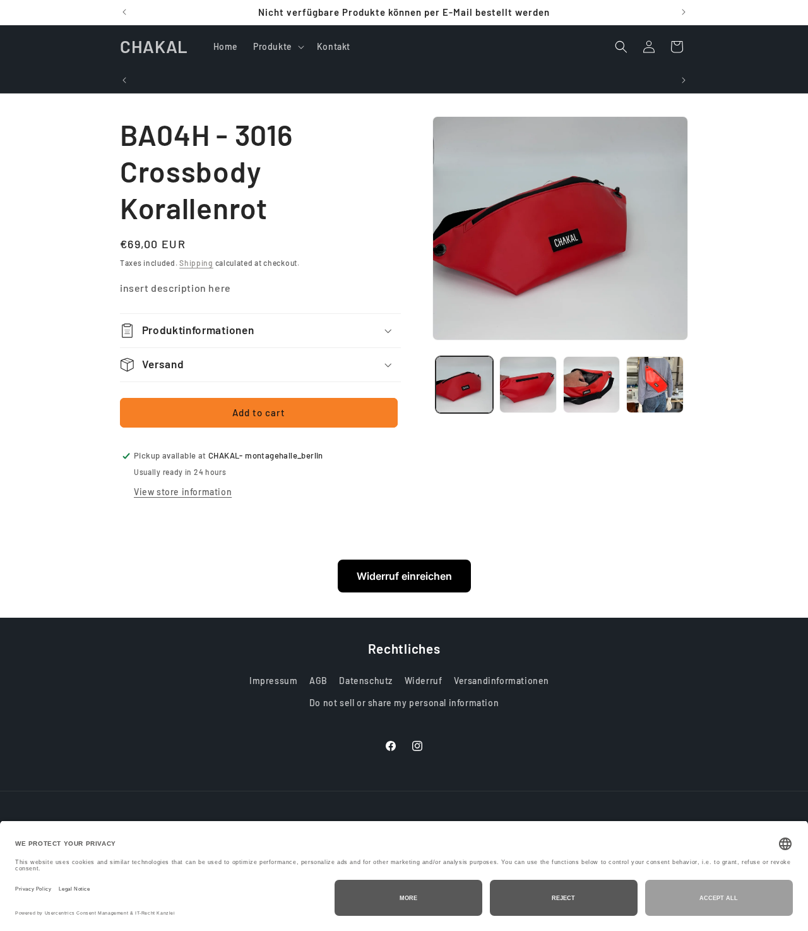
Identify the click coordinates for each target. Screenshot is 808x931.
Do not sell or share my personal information (404, 702)
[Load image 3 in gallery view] (592, 385)
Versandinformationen (501, 680)
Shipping (196, 262)
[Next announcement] (684, 12)
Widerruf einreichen (404, 576)
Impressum (273, 680)
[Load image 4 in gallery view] (655, 385)
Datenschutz (366, 680)
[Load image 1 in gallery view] (464, 385)
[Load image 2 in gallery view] (528, 385)
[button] (277, 46)
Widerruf (424, 680)
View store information (183, 491)
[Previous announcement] (124, 12)
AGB (318, 680)
